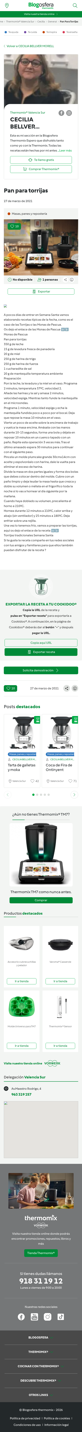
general (52, 21)
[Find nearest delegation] (7, 5)
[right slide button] (74, 795)
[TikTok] (60, 1316)
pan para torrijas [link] (69, 21)
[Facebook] (21, 1316)
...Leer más (65, 150)
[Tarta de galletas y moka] (22, 734)
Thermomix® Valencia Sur (20, 21)
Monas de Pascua (16, 334)
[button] (75, 5)
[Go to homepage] (41, 5)
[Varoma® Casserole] (60, 942)
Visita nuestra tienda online (39, 14)
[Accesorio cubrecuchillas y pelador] (21, 942)
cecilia (41, 21)
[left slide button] (7, 795)
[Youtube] (34, 1316)
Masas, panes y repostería (23, 754)
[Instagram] (47, 1316)
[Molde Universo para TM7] (21, 1007)
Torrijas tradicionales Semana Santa (28, 535)
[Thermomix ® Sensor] (60, 1007)
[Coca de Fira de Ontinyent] (60, 734)
